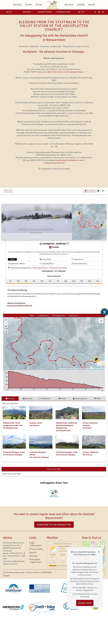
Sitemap (33, 555)
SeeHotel (18, 5)
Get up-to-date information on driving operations (60, 72)
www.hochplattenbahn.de (67, 160)
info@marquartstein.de (54, 163)
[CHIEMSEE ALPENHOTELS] (39, 588)
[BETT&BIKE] (42, 607)
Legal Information (35, 544)
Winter (92, 5)
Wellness (69, 5)
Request (27, 12)
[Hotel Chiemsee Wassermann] (53, 5)
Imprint (32, 552)
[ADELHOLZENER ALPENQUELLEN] (13, 588)
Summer (81, 5)
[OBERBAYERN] (13, 607)
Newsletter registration (35, 560)
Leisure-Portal (45, 12)
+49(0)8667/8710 (63, 12)
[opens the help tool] (104, 312)
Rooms (29, 5)
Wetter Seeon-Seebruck (62, 544)
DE (79, 12)
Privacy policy (36, 549)
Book (9, 12)
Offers (39, 5)
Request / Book (84, 603)
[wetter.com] (53, 566)
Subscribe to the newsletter (54, 524)
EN (83, 12)
